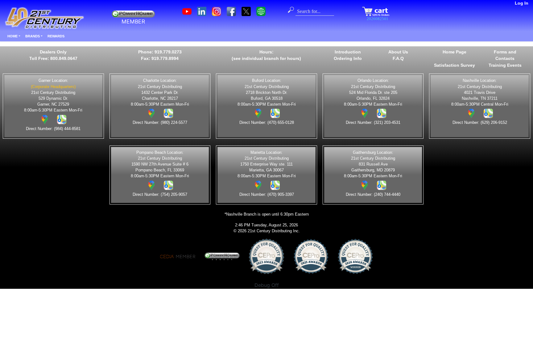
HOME (12, 36)
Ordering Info (348, 58)
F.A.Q (398, 58)
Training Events (505, 65)
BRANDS (32, 36)
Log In (521, 3)
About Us (398, 51)
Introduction (348, 51)
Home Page (454, 51)
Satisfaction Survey (454, 65)
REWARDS (56, 36)
